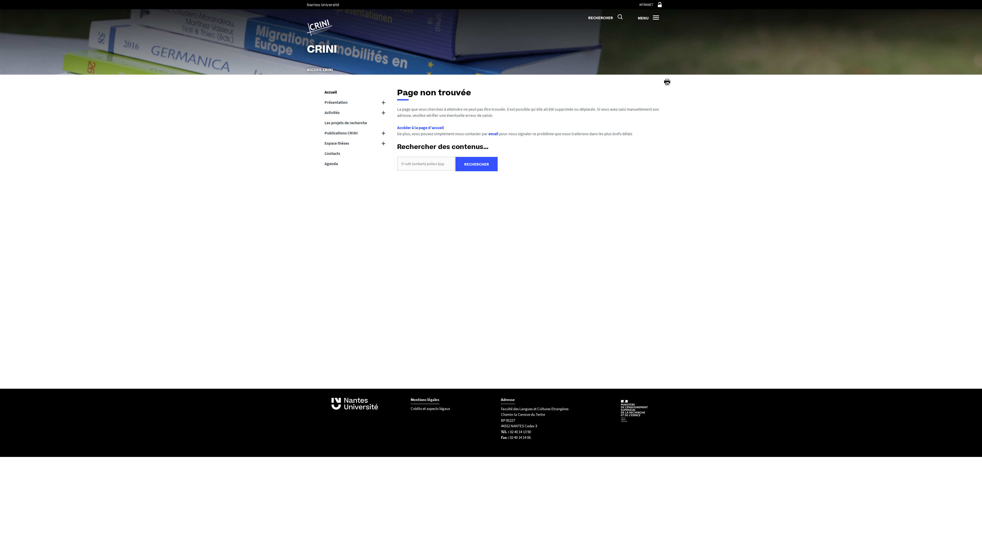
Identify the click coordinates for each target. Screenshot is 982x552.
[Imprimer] (667, 82)
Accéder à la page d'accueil (420, 127)
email (493, 133)
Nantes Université (323, 5)
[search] (426, 163)
